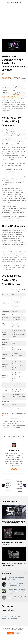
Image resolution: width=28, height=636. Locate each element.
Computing (8, 77)
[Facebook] (4, 436)
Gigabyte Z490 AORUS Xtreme (10, 97)
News (3, 77)
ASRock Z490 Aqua (18, 95)
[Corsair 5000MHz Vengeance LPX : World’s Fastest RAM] (4, 578)
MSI (3, 415)
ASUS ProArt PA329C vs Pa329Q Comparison (17, 597)
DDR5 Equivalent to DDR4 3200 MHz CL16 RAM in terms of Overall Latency (17, 591)
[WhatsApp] (23, 436)
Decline (17, 633)
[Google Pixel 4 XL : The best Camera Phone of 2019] (4, 584)
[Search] (25, 2)
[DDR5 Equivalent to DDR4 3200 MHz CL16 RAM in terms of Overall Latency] (4, 591)
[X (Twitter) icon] (12, 469)
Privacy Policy (17, 625)
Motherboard (16, 73)
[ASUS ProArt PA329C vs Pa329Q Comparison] (4, 597)
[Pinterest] (14, 436)
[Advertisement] (14, 20)
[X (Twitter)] (9, 436)
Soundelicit (5, 616)
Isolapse (4, 618)
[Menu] (2, 2)
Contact (9, 625)
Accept (10, 633)
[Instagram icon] (15, 469)
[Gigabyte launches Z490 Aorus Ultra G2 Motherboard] (14, 533)
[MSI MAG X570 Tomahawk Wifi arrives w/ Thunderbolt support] (14, 554)
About (3, 625)
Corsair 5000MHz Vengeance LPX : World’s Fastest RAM (17, 578)
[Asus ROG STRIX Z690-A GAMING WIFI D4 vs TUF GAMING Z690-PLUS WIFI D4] (14, 512)
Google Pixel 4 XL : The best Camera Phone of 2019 (15, 584)
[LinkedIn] (19, 436)
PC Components (16, 77)
